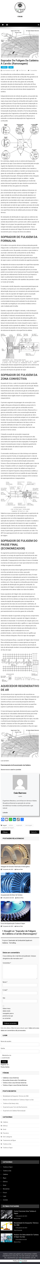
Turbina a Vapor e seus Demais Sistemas (15, 1085)
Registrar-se (4, 1064)
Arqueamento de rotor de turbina (11, 895)
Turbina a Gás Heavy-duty (11, 1103)
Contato (5, 1200)
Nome (5, 982)
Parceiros (6, 1133)
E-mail (5, 990)
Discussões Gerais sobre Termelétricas (14, 1080)
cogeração (19, 825)
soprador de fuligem (8, 827)
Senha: (3, 1048)
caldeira (11, 825)
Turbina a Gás (7, 1144)
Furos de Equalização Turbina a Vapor (13, 923)
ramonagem (28, 825)
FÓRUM (20, 16)
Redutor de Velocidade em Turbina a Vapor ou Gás (18, 1100)
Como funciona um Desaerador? (35, 832)
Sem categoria (7, 1137)
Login (4, 1196)
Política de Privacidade (20, 1261)
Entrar (4, 1062)
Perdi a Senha (5, 1067)
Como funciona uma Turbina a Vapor (25, 1212)
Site (4, 998)
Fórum (5, 1192)
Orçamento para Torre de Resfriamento (15, 1107)
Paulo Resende (18, 1230)
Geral (11, 67)
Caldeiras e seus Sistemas (11, 1078)
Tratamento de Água (9, 1140)
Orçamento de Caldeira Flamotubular (14, 1110)
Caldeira (4, 67)
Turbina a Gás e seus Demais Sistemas (14, 1083)
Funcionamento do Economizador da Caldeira (16, 765)
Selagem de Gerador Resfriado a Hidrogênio (15, 866)
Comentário (7, 963)
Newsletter (6, 1189)
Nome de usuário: (6, 1041)
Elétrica (5, 1126)
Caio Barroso (22, 70)
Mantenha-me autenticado (6, 1057)
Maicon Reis (19, 869)
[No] (38, 1258)
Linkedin (5, 812)
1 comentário (33, 70)
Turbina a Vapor (8, 1147)
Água (4, 1178)
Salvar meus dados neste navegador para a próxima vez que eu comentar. (8, 1013)
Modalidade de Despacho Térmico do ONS (16, 1096)
